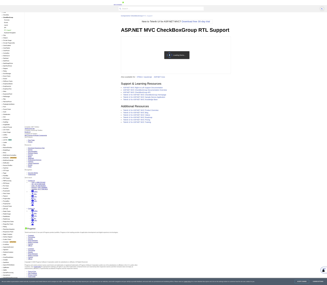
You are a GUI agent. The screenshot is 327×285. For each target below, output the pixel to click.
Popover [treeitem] (5, 196)
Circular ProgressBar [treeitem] (9, 43)
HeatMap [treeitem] (5, 122)
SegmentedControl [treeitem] (8, 247)
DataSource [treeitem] (6, 55)
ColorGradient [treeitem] (7, 45)
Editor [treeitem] (4, 91)
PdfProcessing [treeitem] (7, 180)
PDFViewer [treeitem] (6, 183)
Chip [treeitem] (4, 35)
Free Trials (31, 140)
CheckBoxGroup (137, 16)
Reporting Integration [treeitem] (9, 229)
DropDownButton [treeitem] (8, 83)
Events (30, 165)
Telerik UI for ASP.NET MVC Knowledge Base (140, 99)
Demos (30, 149)
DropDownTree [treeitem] (7, 89)
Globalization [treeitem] (6, 114)
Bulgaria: (39, 187)
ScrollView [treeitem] (6, 244)
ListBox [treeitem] (5, 134)
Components (125, 16)
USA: (38, 182)
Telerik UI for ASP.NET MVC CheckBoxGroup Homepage (144, 95)
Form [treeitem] (4, 106)
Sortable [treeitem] (5, 260)
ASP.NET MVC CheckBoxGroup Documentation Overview (145, 90)
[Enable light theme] (322, 8)
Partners (30, 161)
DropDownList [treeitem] (7, 86)
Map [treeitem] (4, 145)
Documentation (32, 151)
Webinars (31, 158)
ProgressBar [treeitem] (6, 198)
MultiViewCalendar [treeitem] (8, 160)
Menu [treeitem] (4, 152)
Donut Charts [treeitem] (6, 76)
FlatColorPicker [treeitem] (7, 101)
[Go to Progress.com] (30, 229)
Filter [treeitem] (4, 99)
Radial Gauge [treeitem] (7, 214)
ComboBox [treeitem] (6, 53)
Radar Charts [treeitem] (7, 211)
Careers (30, 244)
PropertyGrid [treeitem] (6, 203)
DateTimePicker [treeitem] (7, 66)
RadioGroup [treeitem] (6, 219)
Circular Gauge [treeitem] (7, 40)
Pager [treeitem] (4, 173)
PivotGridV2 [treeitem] (6, 191)
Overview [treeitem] (6, 20)
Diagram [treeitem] (5, 68)
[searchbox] (161, 9)
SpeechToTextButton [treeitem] (8, 265)
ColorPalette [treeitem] (6, 48)
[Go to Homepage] (123, 4)
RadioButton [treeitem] (6, 216)
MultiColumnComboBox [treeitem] (9, 155)
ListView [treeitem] (5, 137)
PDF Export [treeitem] (6, 178)
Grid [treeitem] (4, 117)
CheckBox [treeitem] (6, 15)
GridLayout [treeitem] (6, 119)
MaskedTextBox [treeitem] (7, 147)
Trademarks (37, 266)
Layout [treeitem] (6, 25)
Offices (30, 245)
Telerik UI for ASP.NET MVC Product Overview (140, 110)
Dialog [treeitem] (5, 71)
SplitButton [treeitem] (6, 267)
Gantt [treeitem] (4, 112)
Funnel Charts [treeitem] (7, 109)
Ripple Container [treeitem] (7, 234)
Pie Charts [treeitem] (6, 186)
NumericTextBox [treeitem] (7, 165)
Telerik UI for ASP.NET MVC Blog (135, 113)
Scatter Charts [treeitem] (7, 239)
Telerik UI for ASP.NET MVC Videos (136, 115)
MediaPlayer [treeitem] (6, 150)
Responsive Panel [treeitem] (8, 231)
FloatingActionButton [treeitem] (8, 104)
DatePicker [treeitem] (6, 60)
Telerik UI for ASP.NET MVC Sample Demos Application (144, 97)
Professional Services (34, 160)
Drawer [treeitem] (5, 78)
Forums (30, 155)
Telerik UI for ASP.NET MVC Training (137, 122)
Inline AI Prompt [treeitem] (7, 127)
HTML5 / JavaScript (144, 77)
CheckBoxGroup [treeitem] (8, 17)
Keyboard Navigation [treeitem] (10, 32)
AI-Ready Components (40, 135)
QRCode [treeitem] (5, 208)
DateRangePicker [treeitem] (8, 63)
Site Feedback (32, 273)
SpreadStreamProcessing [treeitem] (10, 277)
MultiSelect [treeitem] (9, 157)
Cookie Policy (187, 281)
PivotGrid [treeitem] (5, 188)
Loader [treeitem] (5, 142)
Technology (31, 237)
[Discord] (33, 205)
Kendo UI (27, 132)
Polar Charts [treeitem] (6, 193)
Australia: (40, 189)
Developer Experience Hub (36, 148)
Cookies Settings (318, 281)
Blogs (30, 156)
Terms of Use (32, 271)
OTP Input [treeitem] (6, 170)
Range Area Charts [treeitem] (8, 221)
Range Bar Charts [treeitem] (8, 224)
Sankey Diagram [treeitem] (7, 237)
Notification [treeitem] (6, 163)
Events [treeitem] (6, 22)
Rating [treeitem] (5, 226)
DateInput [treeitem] (5, 58)
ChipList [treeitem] (5, 38)
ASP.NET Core (159, 77)
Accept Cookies (302, 281)
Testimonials (32, 174)
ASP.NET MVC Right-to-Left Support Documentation (143, 88)
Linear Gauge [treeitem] (7, 132)
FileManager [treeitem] (6, 96)
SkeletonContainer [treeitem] (8, 252)
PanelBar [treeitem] (5, 175)
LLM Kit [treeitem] (7, 140)
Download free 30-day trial (196, 21)
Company (31, 235)
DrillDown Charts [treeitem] (8, 81)
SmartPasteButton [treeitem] (8, 257)
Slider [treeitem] (4, 254)
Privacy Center (32, 275)
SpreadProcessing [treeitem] (8, 272)
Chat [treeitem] (4, 12)
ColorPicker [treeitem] (6, 50)
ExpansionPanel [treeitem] (7, 94)
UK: (38, 184)
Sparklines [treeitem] (6, 262)
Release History (33, 153)
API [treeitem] (5, 27)
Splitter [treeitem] (5, 270)
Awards (30, 239)
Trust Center (32, 276)
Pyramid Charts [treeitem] (7, 206)
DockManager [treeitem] (7, 73)
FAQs (30, 166)
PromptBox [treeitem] (6, 201)
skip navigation (118, 4)
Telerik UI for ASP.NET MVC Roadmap (137, 117)
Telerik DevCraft (29, 128)
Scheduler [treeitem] (9, 242)
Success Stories (33, 173)
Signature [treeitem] (5, 249)
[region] (163, 281)
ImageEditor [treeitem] (6, 124)
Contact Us (31, 180)
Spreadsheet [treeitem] (6, 275)
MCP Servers (29, 135)
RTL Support (147, 16)
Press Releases (33, 240)
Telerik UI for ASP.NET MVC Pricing (136, 120)
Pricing (30, 142)
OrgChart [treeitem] (5, 168)
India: (39, 186)
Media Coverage (33, 242)
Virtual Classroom (33, 163)
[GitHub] (33, 203)
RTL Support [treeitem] (7, 30)
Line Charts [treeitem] (6, 129)
